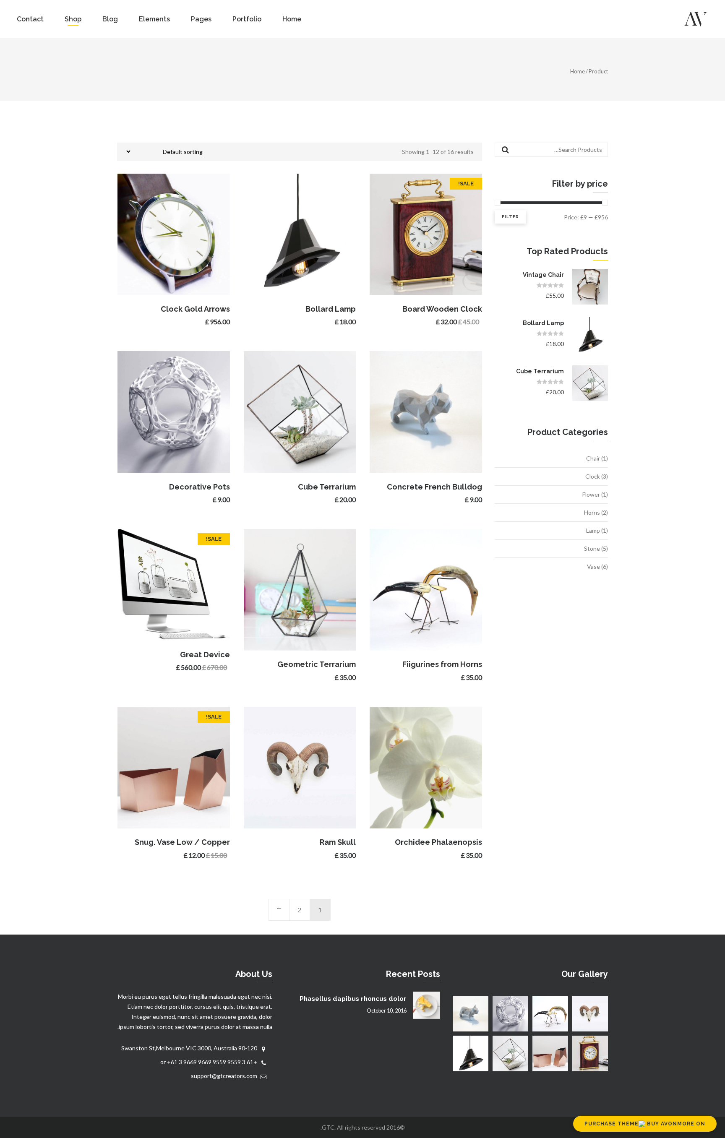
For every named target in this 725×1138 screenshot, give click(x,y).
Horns (592, 512)
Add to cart (424, 234)
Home (577, 71)
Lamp (593, 530)
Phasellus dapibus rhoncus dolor (353, 999)
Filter (510, 216)
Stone (592, 548)
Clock (592, 476)
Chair (593, 458)
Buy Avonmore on (675, 1124)
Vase (593, 566)
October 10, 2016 (387, 1011)
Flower (591, 494)
